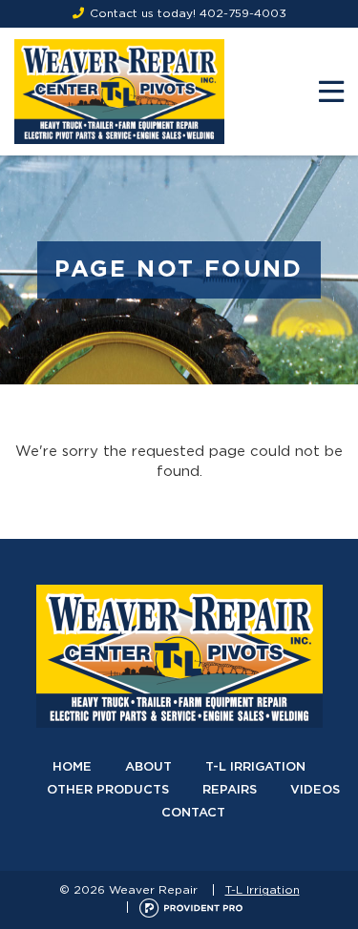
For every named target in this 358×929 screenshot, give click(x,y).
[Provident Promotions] (190, 907)
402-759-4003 (243, 13)
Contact (193, 813)
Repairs (229, 790)
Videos (315, 790)
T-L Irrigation (255, 767)
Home (72, 767)
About (148, 767)
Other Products (108, 790)
